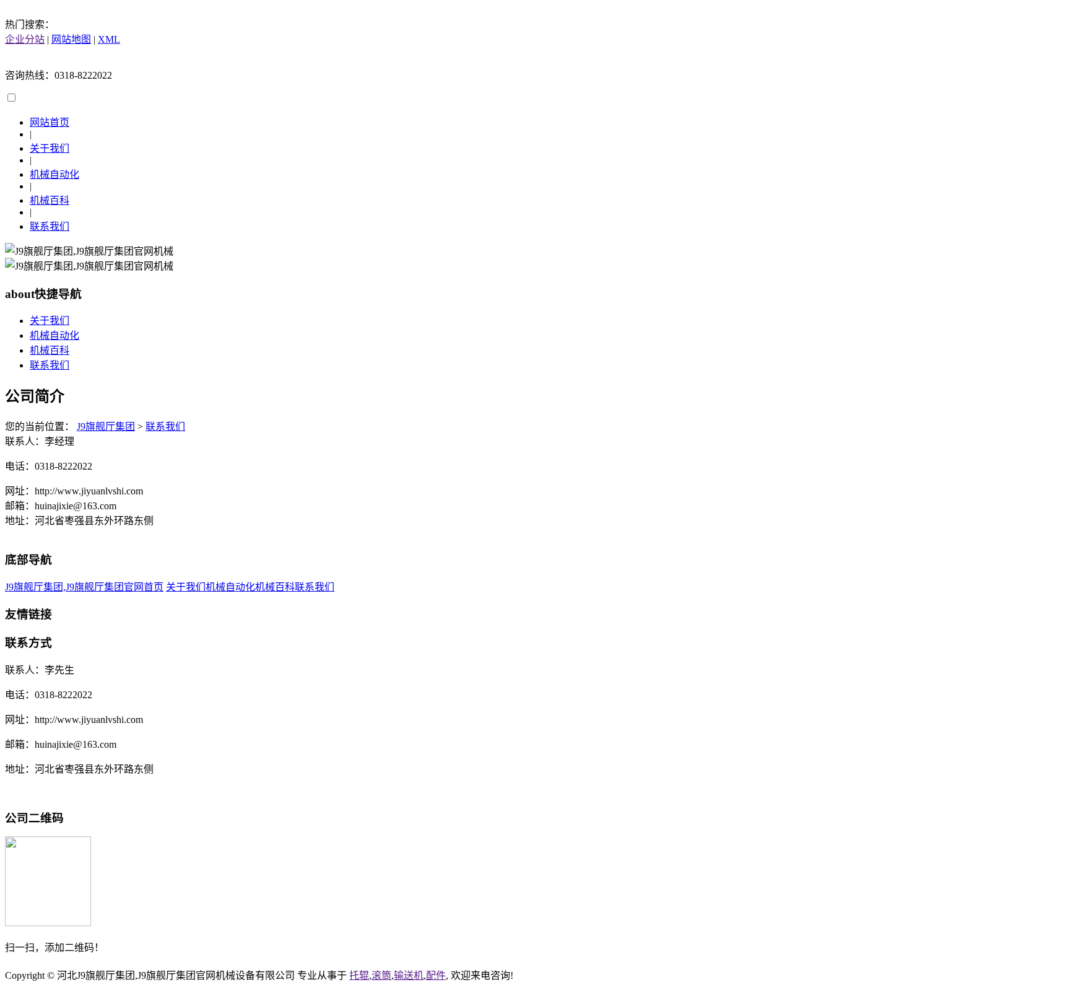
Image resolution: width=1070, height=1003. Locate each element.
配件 (436, 975)
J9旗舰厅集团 (106, 426)
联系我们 (49, 226)
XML (109, 39)
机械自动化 (54, 174)
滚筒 (381, 975)
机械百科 (49, 200)
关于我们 (49, 148)
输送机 (409, 975)
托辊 (359, 975)
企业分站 (25, 39)
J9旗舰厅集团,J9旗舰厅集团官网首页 (84, 587)
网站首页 (49, 122)
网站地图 (71, 39)
